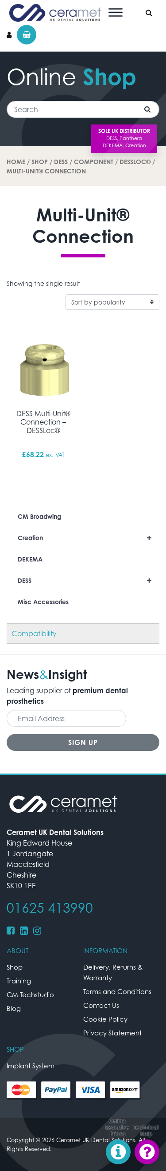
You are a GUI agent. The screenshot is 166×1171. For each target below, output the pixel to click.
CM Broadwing (39, 516)
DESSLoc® (135, 161)
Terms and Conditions (117, 991)
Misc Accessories (43, 602)
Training (19, 981)
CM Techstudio (30, 995)
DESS (61, 161)
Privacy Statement (112, 1033)
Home (16, 161)
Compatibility (34, 633)
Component (93, 161)
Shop (39, 161)
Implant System (30, 1066)
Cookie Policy (105, 1019)
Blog (14, 1008)
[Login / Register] (9, 34)
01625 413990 (50, 908)
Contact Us (101, 1005)
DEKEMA (30, 559)
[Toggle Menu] (115, 12)
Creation (85, 537)
